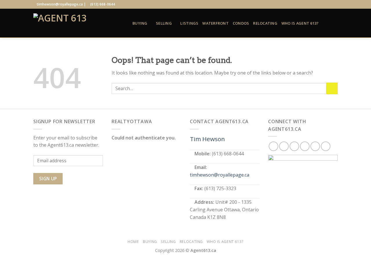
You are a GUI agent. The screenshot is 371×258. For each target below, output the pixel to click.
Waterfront (215, 23)
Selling (164, 23)
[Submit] (332, 88)
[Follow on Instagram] (312, 4)
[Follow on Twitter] (318, 4)
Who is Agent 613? (300, 23)
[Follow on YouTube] (335, 4)
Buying (140, 23)
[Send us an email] (323, 4)
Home (133, 241)
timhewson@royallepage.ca (219, 175)
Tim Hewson (207, 139)
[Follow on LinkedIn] (329, 4)
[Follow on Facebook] (307, 4)
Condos (241, 23)
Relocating (265, 23)
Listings (189, 23)
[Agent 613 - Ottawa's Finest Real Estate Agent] (78, 23)
